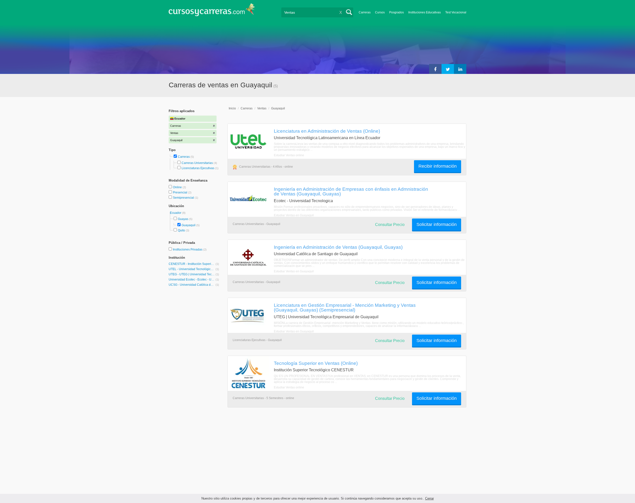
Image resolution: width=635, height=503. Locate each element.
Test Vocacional (455, 12)
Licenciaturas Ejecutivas (198, 168)
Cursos (380, 12)
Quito (181, 230)
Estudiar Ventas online (289, 155)
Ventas (261, 108)
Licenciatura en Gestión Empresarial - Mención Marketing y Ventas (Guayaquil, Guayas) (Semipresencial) (345, 307)
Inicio (232, 108)
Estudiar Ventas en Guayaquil (294, 215)
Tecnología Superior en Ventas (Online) (316, 363)
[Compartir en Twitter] (448, 69)
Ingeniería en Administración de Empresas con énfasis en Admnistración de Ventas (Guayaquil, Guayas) (351, 191)
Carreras (365, 12)
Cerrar (429, 498)
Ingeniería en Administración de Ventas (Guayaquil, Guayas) (338, 247)
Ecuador (176, 213)
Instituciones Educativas (424, 12)
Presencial (180, 192)
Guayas (183, 219)
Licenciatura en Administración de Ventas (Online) (327, 131)
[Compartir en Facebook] (435, 69)
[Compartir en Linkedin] (460, 69)
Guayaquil (188, 225)
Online (178, 187)
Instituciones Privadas (190, 249)
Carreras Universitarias (197, 163)
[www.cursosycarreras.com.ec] (212, 11)
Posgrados (396, 12)
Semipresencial (184, 197)
